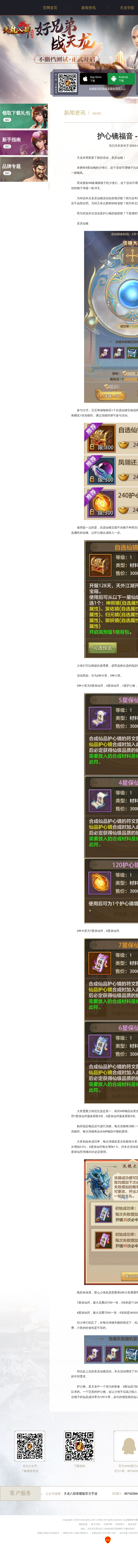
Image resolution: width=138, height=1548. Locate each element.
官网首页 (50, 7)
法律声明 (108, 1523)
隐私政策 (83, 1523)
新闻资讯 (88, 7)
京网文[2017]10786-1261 (103, 1532)
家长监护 (132, 1523)
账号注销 (95, 1523)
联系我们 (120, 1523)
